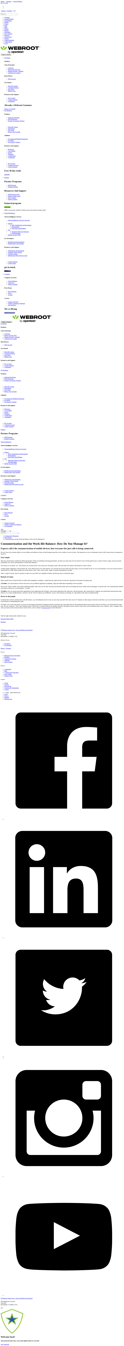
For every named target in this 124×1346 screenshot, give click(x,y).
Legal (6, 694)
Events (10, 152)
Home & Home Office (7, 619)
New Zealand (8, 33)
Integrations (11, 128)
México (6, 30)
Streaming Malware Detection (20, 231)
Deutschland (8, 20)
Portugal (6, 35)
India (5, 25)
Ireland (6, 29)
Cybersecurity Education (11, 672)
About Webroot (17, 1)
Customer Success (13, 165)
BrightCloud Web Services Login (17, 255)
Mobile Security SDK (14, 235)
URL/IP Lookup (12, 254)
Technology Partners (10, 659)
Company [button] (7, 274)
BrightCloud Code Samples (16, 243)
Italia (5, 27)
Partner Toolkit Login (14, 196)
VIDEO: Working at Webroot (16, 303)
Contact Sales (12, 263)
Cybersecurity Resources (11, 536)
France (6, 24)
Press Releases (12, 291)
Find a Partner (12, 198)
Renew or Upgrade (9, 109)
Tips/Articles (8, 537)
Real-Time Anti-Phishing (19, 228)
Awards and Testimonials (11, 688)
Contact (6, 689)
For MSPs (11, 140)
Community (11, 101)
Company (3, 495)
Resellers (7, 657)
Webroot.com (8, 699)
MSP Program (12, 185)
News (9, 293)
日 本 (6, 43)
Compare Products (13, 87)
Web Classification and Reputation (21, 225)
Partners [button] (6, 177)
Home (3, 1)
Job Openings (12, 305)
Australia (7, 17)
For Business (4, 370)
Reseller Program (13, 187)
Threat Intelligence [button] (9, 213)
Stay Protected (5, 1344)
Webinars (10, 154)
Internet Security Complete (15, 71)
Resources (11, 149)
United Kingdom (9, 40)
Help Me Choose (13, 86)
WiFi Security (12, 79)
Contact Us (11, 283)
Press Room (7, 686)
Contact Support (12, 99)
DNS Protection (12, 119)
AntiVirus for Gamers (14, 73)
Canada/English (8, 19)
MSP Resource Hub (13, 194)
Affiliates (7, 660)
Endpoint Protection (13, 117)
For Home (4, 323)
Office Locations (13, 284)
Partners (3, 429)
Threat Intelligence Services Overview (19, 220)
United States (8, 42)
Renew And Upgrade (14, 132)
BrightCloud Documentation (16, 242)
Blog (5, 671)
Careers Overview (13, 302)
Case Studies (11, 151)
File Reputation (16, 233)
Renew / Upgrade (7, 11)
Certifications (12, 156)
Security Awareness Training (16, 121)
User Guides (8, 674)
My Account (11, 98)
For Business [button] (8, 110)
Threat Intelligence (6, 442)
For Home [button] (7, 58)
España (6, 22)
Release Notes (8, 676)
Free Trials (11, 89)
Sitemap (6, 697)
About (6, 683)
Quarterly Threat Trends (15, 252)
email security (46, 607)
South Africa (8, 37)
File (9, 230)
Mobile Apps (11, 91)
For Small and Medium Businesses (18, 139)
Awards (10, 295)
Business (8, 1)
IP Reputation (15, 227)
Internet (10, 223)
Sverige (6, 38)
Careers (6, 684)
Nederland (7, 32)
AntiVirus (11, 68)
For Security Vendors (14, 142)
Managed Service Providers (12, 655)
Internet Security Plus (14, 69)
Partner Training (12, 199)
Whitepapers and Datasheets (16, 251)
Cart (2, 529)
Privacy (6, 696)
